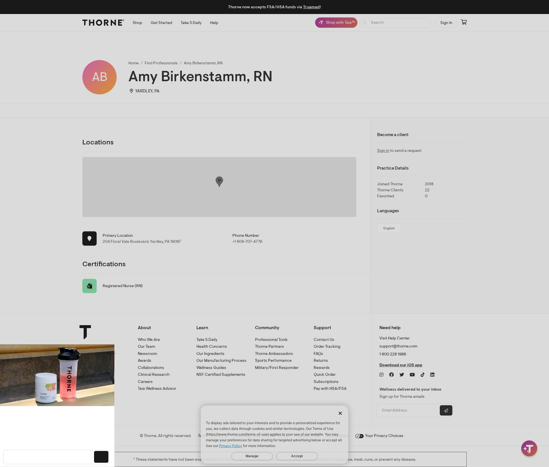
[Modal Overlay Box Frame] (59, 405)
